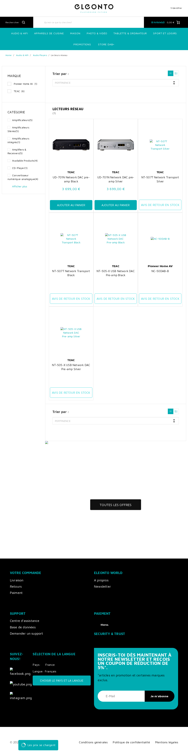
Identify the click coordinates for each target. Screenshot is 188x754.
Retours (16, 586)
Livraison (17, 580)
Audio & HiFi (22, 55)
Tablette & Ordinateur (130, 33)
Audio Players (40, 55)
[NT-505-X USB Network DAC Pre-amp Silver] (71, 333)
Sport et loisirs (165, 33)
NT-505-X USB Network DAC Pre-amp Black (116, 273)
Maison (75, 33)
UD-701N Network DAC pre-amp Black (71, 179)
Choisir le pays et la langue (61, 680)
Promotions (82, 44)
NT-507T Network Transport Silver (160, 179)
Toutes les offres (115, 505)
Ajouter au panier (71, 205)
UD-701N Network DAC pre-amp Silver (115, 179)
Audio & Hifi (19, 33)
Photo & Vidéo (97, 33)
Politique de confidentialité (131, 742)
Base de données (23, 627)
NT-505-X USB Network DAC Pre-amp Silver (71, 367)
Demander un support (26, 633)
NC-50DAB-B (160, 271)
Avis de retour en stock (160, 205)
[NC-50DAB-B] (160, 239)
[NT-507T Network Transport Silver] (160, 145)
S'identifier (176, 8)
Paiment (16, 593)
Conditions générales (93, 742)
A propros (101, 580)
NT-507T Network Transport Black (71, 273)
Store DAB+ (106, 44)
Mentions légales (166, 742)
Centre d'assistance (24, 621)
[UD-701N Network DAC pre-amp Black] (71, 145)
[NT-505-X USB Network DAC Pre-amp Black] (116, 239)
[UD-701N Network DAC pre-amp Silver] (116, 145)
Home (9, 55)
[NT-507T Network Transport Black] (71, 239)
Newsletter (102, 586)
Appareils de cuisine (49, 33)
